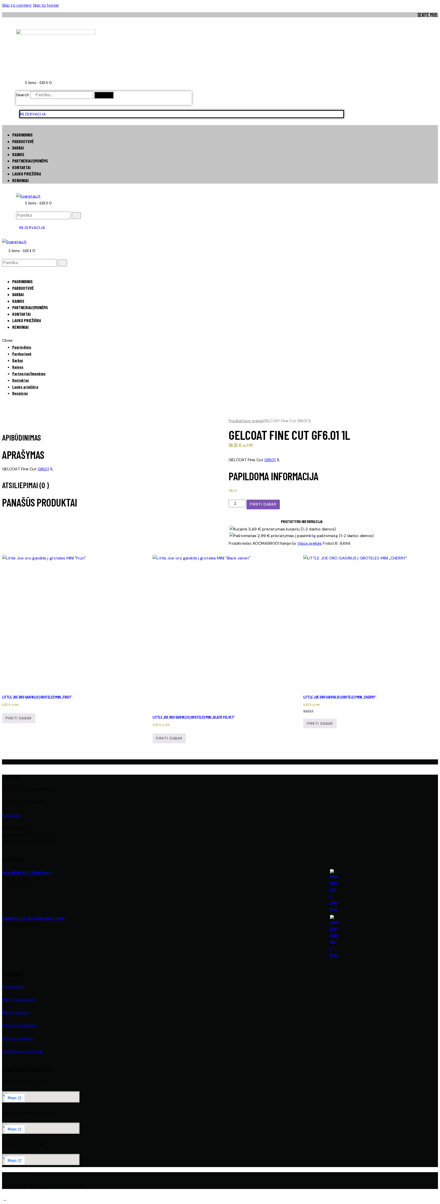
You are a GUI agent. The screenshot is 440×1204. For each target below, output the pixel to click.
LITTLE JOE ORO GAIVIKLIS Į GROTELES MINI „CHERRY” (339, 696)
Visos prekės (252, 420)
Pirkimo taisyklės (17, 1038)
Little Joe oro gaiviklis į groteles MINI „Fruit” (37, 696)
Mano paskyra (15, 1012)
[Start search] (76, 215)
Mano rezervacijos (19, 999)
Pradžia (235, 420)
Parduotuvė (13, 986)
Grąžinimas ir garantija (22, 1051)
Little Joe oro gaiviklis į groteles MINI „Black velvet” (194, 717)
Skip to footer (46, 5)
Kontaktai (11, 815)
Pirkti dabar (263, 504)
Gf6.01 (270, 459)
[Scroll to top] (5, 1198)
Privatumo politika (19, 1025)
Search (22, 95)
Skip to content (17, 5)
